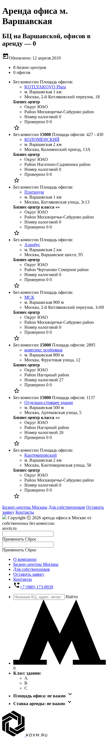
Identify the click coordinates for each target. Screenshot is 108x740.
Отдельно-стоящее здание (48, 402)
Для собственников (66, 507)
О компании (25, 559)
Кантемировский (40, 455)
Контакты (25, 512)
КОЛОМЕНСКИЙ (42, 139)
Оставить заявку (28, 574)
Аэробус (32, 244)
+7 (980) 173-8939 (36, 587)
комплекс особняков (43, 350)
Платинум (34, 192)
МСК (29, 297)
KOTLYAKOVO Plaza (45, 86)
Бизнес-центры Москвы (24, 507)
